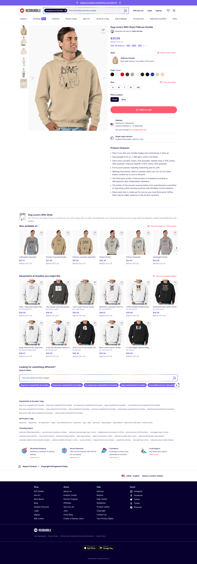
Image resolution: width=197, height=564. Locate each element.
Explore (23, 19)
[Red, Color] (122, 74)
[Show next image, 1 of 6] (104, 78)
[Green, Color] (142, 74)
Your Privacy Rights (105, 518)
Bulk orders (39, 518)
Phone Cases (71, 19)
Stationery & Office (158, 19)
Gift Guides (39, 491)
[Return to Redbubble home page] (30, 10)
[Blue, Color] (152, 74)
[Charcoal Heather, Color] (127, 74)
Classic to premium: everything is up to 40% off (98, 3)
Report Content (30, 466)
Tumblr (137, 503)
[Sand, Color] (157, 74)
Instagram (138, 491)
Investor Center (70, 495)
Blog (36, 503)
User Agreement (40, 536)
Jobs (66, 511)
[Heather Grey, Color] (132, 74)
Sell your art (69, 507)
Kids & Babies (121, 19)
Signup (37, 514)
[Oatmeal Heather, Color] (137, 74)
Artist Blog (68, 514)
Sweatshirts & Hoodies (29, 401)
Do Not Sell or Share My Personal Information (77, 536)
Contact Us (101, 514)
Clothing (39, 19)
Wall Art (86, 19)
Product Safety (103, 507)
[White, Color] (117, 74)
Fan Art (37, 495)
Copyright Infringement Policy (54, 466)
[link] (34, 385)
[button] (98, 3)
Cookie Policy (101, 536)
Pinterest (138, 507)
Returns (100, 495)
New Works (39, 499)
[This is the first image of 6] (32, 78)
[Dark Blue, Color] (147, 74)
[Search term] (125, 10)
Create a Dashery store (74, 518)
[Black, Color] (112, 74)
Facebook (138, 495)
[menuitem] (23, 19)
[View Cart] (174, 10)
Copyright (101, 511)
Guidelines (101, 503)
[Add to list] (103, 30)
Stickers (55, 19)
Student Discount (41, 507)
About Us (68, 491)
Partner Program (71, 499)
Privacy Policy (53, 536)
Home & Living (102, 19)
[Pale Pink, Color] (162, 74)
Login (36, 511)
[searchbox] (98, 378)
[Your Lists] (168, 10)
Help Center (102, 499)
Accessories (138, 19)
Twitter (137, 499)
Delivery (100, 491)
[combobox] (86, 10)
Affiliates (67, 503)
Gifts (175, 19)
